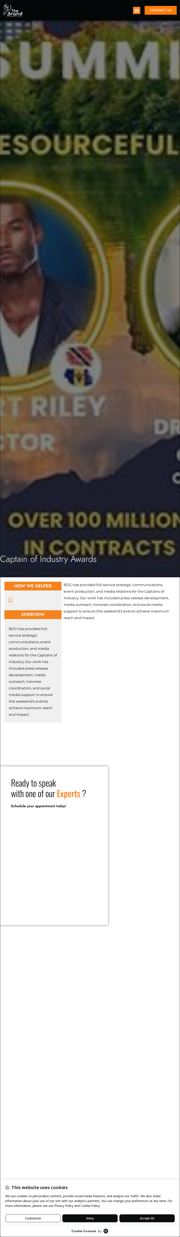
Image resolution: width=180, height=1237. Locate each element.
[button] (136, 10)
